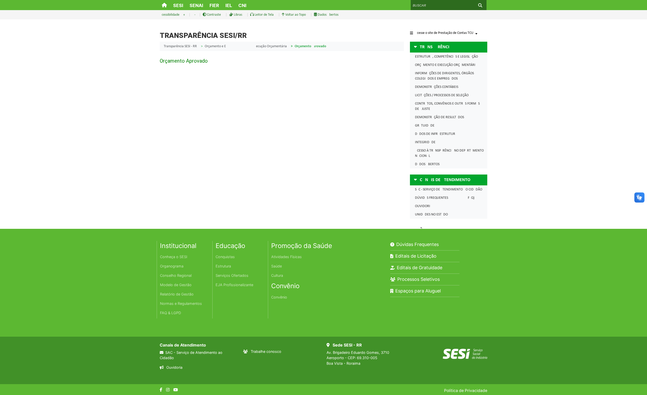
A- (193, 15)
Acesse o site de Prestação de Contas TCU (444, 33)
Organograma (171, 266)
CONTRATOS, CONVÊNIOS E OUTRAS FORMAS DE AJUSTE (447, 106)
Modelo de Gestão (176, 285)
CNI (242, 5)
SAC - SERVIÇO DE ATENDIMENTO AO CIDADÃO (448, 189)
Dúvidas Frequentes (417, 244)
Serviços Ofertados (232, 275)
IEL (228, 5)
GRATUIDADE (424, 126)
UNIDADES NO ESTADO (431, 214)
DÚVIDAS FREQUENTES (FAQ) (444, 198)
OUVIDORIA (423, 206)
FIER (214, 5)
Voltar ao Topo (295, 15)
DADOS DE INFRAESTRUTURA (436, 134)
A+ (183, 15)
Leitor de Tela (264, 15)
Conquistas (225, 257)
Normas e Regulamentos (181, 303)
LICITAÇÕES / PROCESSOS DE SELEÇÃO (442, 95)
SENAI (196, 5)
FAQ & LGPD (170, 313)
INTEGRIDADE (425, 142)
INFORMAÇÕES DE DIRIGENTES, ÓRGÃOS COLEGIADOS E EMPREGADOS (444, 76)
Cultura (277, 275)
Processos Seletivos (418, 279)
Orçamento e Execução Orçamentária (246, 46)
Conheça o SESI (173, 257)
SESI (178, 5)
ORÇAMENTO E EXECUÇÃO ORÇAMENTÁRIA (446, 65)
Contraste (213, 15)
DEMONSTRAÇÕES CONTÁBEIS (436, 87)
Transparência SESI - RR (180, 46)
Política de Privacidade (465, 390)
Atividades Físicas (286, 257)
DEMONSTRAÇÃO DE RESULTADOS (439, 117)
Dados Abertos (327, 15)
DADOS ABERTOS (427, 164)
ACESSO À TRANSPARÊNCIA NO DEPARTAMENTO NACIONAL (449, 153)
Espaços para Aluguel (418, 290)
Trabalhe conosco (266, 351)
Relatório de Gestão (177, 294)
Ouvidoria (173, 367)
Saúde (276, 266)
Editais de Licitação (415, 256)
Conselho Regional (176, 275)
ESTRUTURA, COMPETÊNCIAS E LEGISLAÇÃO (446, 57)
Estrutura (223, 266)
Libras (237, 15)
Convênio (279, 297)
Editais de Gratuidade (419, 267)
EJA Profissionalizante (234, 285)
